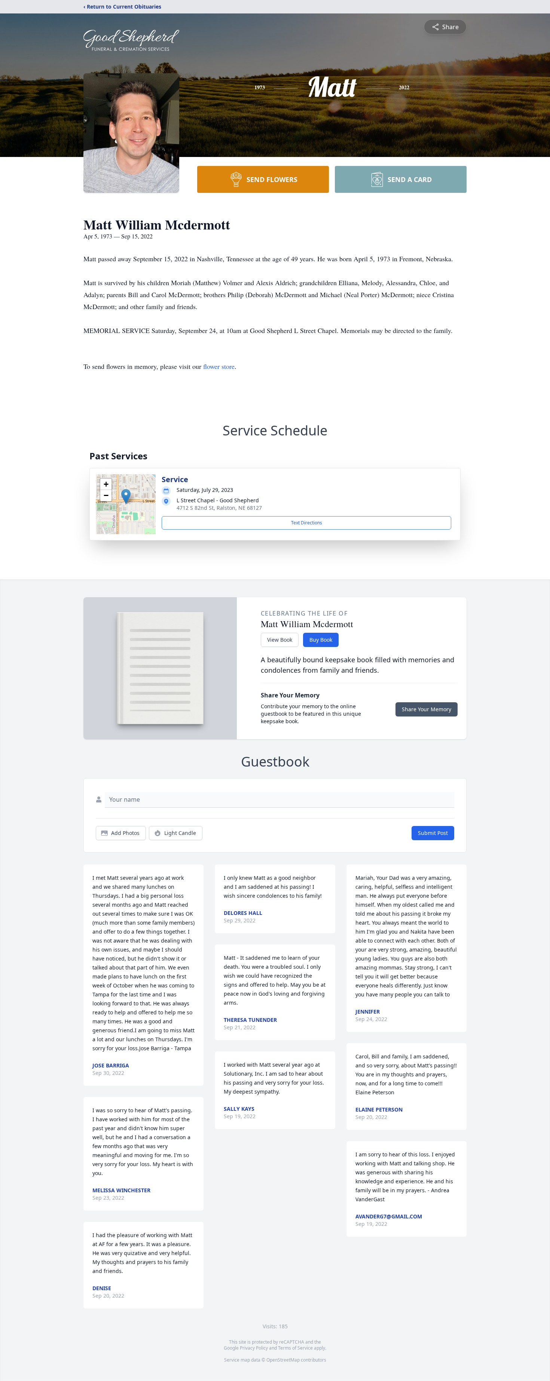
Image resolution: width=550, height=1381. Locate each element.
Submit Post (433, 832)
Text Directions (306, 523)
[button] (126, 496)
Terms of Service (295, 1348)
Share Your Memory (426, 709)
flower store (219, 366)
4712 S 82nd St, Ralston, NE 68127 (219, 507)
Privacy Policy (254, 1348)
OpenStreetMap (283, 1360)
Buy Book (320, 639)
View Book (279, 639)
